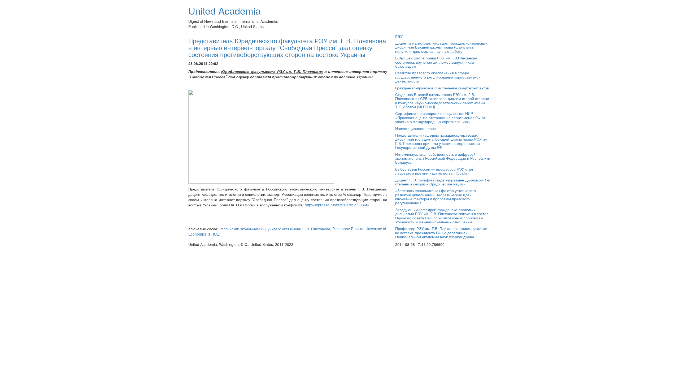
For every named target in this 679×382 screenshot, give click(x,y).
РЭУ (399, 36)
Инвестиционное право (415, 128)
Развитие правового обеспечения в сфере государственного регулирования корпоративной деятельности (438, 77)
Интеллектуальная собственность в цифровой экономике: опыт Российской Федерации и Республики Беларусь (442, 158)
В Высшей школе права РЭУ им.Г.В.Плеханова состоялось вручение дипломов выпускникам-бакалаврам (436, 62)
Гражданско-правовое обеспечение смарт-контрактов (442, 87)
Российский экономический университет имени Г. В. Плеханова (274, 228)
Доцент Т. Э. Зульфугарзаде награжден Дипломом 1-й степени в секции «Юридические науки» (442, 181)
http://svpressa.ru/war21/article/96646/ (337, 204)
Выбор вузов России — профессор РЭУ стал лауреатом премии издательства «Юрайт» (434, 171)
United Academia (224, 10)
